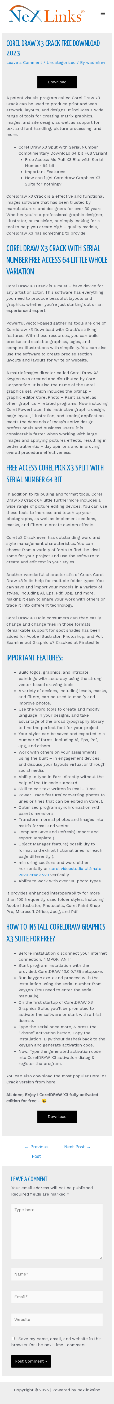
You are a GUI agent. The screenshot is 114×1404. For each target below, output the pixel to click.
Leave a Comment (24, 62)
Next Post (77, 1146)
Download (57, 82)
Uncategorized (61, 62)
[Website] (57, 1320)
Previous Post (36, 1148)
